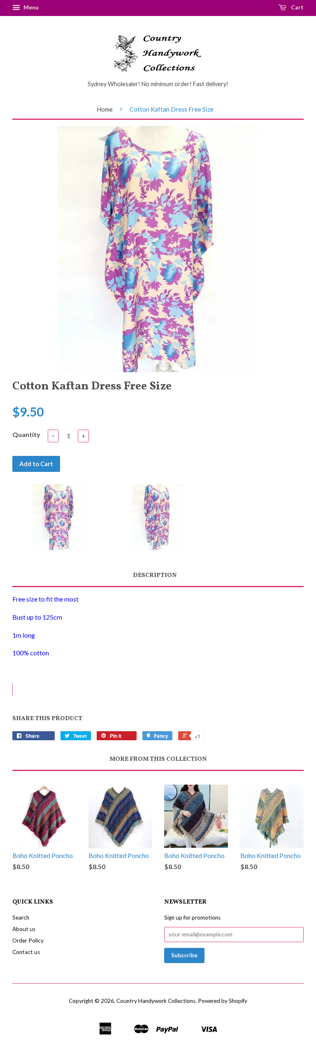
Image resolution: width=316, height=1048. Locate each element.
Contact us (26, 952)
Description (155, 575)
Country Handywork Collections (155, 1001)
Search (20, 917)
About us (23, 929)
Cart (297, 7)
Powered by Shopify (222, 1001)
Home (105, 109)
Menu (30, 7)
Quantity (26, 434)
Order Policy (28, 940)
